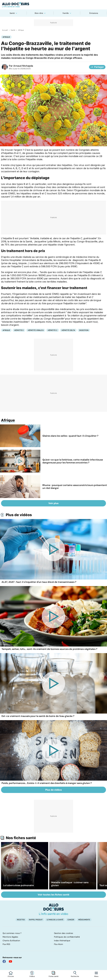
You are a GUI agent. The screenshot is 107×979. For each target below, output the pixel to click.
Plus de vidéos (19, 515)
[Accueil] (53, 909)
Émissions (93, 13)
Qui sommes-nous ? (12, 933)
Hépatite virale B (36, 330)
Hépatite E (19, 330)
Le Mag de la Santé (55, 920)
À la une (11, 976)
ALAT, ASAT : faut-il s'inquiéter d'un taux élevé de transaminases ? (39, 582)
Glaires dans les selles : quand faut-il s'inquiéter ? (70, 435)
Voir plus (53, 503)
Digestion (83, 330)
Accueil (5, 30)
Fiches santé (53, 976)
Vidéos (32, 976)
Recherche (75, 976)
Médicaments (84, 920)
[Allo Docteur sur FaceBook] (4, 961)
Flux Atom (58, 944)
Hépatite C (52, 330)
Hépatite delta (68, 330)
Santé (12, 13)
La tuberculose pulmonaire (18, 885)
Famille (66, 13)
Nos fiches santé (21, 838)
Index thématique (62, 940)
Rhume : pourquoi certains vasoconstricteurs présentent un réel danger (74, 487)
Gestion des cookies (63, 933)
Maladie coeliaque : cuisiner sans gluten (69, 884)
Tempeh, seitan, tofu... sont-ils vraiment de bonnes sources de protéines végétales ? (49, 649)
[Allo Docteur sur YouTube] (10, 961)
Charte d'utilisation (11, 940)
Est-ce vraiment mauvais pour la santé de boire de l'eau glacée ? (38, 716)
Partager (99, 67)
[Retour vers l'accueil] (53, 4)
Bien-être (39, 13)
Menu (96, 976)
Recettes (21, 920)
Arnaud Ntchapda (23, 65)
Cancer (70, 920)
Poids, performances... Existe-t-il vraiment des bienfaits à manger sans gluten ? (47, 783)
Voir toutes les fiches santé (53, 894)
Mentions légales (10, 937)
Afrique (21, 30)
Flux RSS (6, 944)
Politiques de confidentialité (67, 937)
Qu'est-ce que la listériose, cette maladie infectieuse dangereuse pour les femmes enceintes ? (72, 461)
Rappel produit (36, 920)
